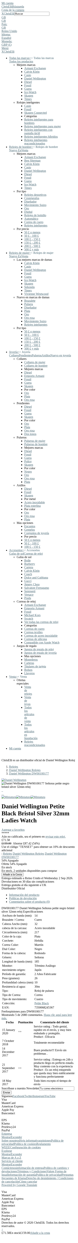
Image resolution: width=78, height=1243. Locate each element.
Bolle (27, 560)
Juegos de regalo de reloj (39, 649)
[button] (39, 17)
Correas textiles (33, 632)
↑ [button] (2, 1229)
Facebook (18, 1096)
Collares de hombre (36, 365)
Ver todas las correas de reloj (41, 622)
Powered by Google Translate (19, 1185)
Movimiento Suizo (35, 205)
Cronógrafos (31, 198)
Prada (27, 598)
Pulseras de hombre (36, 444)
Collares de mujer (34, 362)
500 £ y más (31, 249)
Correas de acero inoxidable (41, 635)
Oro (26, 208)
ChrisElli (7, 6)
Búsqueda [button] (18, 6)
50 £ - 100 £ (31, 235)
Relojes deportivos (35, 194)
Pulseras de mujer (34, 440)
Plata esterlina (32, 505)
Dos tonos (30, 434)
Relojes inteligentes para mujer (42, 126)
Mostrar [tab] (6, 1137)
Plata (27, 311)
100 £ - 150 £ (32, 239)
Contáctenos (9, 1168)
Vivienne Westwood (36, 293)
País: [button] (4, 24)
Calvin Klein (32, 71)
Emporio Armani (34, 375)
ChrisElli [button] (9, 13)
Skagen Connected (35, 112)
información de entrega (30, 1168)
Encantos (29, 526)
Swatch (28, 618)
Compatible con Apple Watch (41, 642)
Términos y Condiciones (32, 1171)
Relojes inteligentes (35, 225)
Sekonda (29, 287)
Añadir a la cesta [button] (40, 1232)
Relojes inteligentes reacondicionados (35, 141)
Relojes (13, 766)
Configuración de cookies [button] (25, 1147)
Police (28, 461)
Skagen (28, 95)
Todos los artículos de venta (29, 714)
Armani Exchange (35, 68)
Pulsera (28, 304)
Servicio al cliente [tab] (12, 1161)
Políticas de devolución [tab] (23, 898)
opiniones (45, 1140)
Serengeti (29, 591)
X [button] (3, 13)
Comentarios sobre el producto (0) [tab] (29, 901)
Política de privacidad (49, 1174)
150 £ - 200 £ (32, 242)
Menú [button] (5, 48)
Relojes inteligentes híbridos (41, 136)
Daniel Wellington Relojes (25, 770)
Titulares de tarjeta (35, 666)
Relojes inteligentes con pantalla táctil (38, 131)
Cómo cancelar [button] (28, 1181)
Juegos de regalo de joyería (40, 652)
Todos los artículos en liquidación (30, 731)
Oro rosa (29, 317)
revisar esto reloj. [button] (55, 836)
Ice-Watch (30, 92)
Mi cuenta (7, 3)
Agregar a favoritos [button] (13, 829)
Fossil (27, 85)
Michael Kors (32, 615)
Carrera (28, 567)
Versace (29, 594)
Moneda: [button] (7, 41)
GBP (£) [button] (7, 44)
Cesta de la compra (13, 10)
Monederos (31, 659)
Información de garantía (22, 1174)
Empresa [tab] (7, 1133)
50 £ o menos (32, 232)
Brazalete (29, 300)
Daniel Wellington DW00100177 (29, 773)
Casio (27, 75)
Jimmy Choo (32, 584)
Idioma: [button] (6, 34)
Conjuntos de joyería (36, 533)
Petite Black (41, 1003)
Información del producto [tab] (24, 894)
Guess (28, 88)
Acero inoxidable (34, 502)
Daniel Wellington (35, 78)
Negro (28, 471)
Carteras (29, 663)
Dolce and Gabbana (36, 577)
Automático (31, 218)
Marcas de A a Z (11, 1157)
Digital (28, 211)
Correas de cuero (34, 628)
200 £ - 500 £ (32, 246)
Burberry (29, 563)
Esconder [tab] (16, 1137)
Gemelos (29, 529)
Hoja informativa (29, 1140)
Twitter (28, 1096)
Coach (28, 574)
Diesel (28, 82)
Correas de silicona (35, 639)
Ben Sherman (32, 160)
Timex (28, 99)
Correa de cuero (33, 222)
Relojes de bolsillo (35, 215)
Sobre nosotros (10, 1140)
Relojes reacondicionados (34, 743)
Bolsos (28, 669)
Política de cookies (25, 1144)
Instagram (38, 1096)
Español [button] (6, 37)
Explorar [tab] (7, 1150)
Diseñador (30, 201)
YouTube (49, 1096)
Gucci (27, 581)
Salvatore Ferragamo (36, 587)
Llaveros (29, 673)
